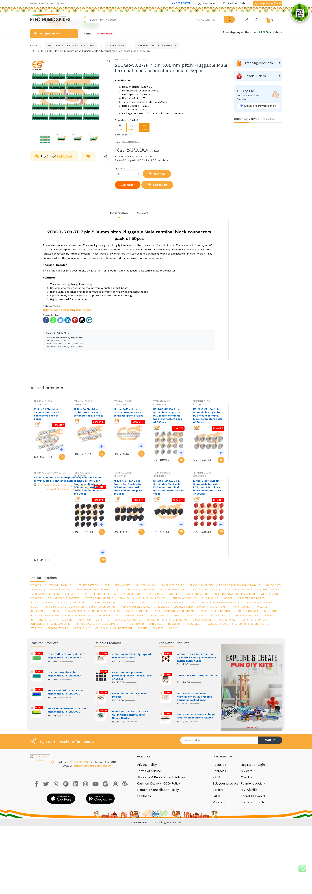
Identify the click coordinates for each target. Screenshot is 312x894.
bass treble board (251, 598)
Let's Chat (64, 156)
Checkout (248, 777)
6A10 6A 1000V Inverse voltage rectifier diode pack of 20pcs (196, 716)
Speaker (35, 585)
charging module (184, 598)
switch (63, 602)
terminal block (84, 309)
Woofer (174, 593)
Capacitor (84, 619)
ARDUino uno (81, 628)
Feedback (144, 796)
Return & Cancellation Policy (158, 790)
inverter (104, 615)
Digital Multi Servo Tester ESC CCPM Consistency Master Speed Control (131, 714)
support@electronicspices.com (92, 765)
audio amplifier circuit (47, 593)
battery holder (136, 611)
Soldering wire (248, 611)
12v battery (112, 611)
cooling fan (156, 615)
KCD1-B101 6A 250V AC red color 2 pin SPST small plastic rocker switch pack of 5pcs (196, 657)
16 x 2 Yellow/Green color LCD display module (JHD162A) (66, 656)
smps (99, 619)
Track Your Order (236, 3)
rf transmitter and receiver (51, 619)
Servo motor (111, 623)
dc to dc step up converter (64, 606)
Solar (35, 606)
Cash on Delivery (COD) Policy (158, 783)
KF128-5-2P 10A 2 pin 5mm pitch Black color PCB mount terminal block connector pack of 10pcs (168, 487)
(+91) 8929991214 (78, 762)
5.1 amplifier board (105, 602)
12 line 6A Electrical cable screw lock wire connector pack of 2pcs (128, 412)
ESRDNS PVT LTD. (145, 822)
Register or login (253, 764)
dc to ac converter (128, 619)
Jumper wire (226, 619)
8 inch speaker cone (79, 615)
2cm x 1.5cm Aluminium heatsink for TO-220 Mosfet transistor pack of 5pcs (194, 696)
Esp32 (55, 611)
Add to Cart (159, 184)
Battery (131, 589)
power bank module (99, 598)
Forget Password (253, 796)
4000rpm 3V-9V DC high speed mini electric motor (131, 656)
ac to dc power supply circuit (234, 593)
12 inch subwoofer (204, 589)
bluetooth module (58, 585)
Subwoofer (122, 585)
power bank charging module (240, 585)
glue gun (101, 628)
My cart (246, 771)
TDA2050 (158, 628)
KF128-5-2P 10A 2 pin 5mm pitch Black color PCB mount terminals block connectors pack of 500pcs (88, 487)
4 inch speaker (87, 623)
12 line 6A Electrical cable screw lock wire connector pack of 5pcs (88, 412)
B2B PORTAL (183, 3)
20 (132, 127)
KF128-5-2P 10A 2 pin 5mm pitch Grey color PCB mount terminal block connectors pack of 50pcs (207, 416)
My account (221, 802)
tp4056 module (57, 628)
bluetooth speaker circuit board (181, 606)
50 (144, 127)
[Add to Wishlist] (88, 156)
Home (87, 33)
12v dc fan (79, 602)
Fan (143, 602)
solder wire (259, 623)
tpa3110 (142, 628)
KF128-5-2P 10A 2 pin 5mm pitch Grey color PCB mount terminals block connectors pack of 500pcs (167, 416)
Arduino (240, 623)
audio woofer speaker (136, 606)
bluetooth (39, 611)
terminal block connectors (58, 309)
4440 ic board (134, 623)
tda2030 (36, 628)
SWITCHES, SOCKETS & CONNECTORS (70, 45)
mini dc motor (198, 602)
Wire (264, 593)
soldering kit (123, 628)
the (107, 585)
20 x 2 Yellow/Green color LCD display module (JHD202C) (66, 710)
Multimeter (271, 589)
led (117, 589)
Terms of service (149, 771)
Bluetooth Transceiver (185, 623)
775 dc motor (130, 593)
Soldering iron (146, 585)
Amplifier (148, 589)
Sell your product (225, 783)
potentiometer (42, 602)
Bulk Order (128, 184)
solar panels (154, 593)
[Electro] (50, 20)
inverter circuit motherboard (174, 611)
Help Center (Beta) (270, 3)
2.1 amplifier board (173, 589)
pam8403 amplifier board (81, 611)
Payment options (253, 783)
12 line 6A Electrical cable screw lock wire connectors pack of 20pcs (47, 414)
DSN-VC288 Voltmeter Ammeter (197, 675)
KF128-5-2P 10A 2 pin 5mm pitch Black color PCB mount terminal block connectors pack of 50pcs (128, 487)
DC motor (202, 593)
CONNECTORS (115, 45)
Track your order (253, 802)
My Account (209, 3)
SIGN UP (270, 740)
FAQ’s (216, 796)
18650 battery (77, 593)
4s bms (173, 628)
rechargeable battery (64, 598)
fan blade (156, 623)
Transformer (240, 606)
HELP (216, 777)
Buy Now (159, 173)
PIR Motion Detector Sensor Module (129, 695)
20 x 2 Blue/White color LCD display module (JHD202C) (65, 692)
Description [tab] (119, 213)
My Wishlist (249, 790)
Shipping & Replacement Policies (161, 777)
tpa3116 (269, 615)
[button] (211, 19)
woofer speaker (224, 602)
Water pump (218, 606)
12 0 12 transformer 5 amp (240, 589)
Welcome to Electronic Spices (47, 3)
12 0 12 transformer (129, 615)
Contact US (221, 771)
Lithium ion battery (245, 615)
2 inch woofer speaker (167, 602)
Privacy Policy (147, 764)
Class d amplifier (201, 585)
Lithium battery (88, 585)
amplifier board (173, 585)
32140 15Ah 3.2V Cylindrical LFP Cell (142, 598)
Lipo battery (218, 615)
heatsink (246, 619)
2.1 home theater (58, 589)
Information (104, 33)
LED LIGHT (129, 602)
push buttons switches (187, 615)
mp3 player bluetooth (216, 611)
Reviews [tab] (142, 213)
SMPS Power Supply (102, 606)
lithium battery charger (92, 589)
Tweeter (261, 606)
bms (187, 593)
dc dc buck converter (256, 602)
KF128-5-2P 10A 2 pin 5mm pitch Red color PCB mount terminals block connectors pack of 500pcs (207, 487)
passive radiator (218, 623)
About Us (219, 764)
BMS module (210, 598)
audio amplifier (60, 623)
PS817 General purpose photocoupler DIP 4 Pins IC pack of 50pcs (132, 675)
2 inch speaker (203, 619)
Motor (228, 598)
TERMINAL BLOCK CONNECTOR (157, 45)
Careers (218, 790)
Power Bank (155, 619)
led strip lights (104, 593)
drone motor (178, 619)
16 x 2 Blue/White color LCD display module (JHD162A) (65, 674)
